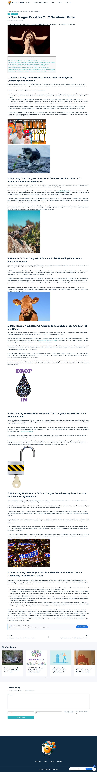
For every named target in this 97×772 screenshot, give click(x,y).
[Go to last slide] (4, 663)
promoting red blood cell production (48, 340)
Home (28, 2)
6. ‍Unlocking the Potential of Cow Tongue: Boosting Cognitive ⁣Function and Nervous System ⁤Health (31, 69)
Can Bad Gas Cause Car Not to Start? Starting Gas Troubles (11, 670)
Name (10, 713)
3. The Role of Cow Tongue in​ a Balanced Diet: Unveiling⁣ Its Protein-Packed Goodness (28, 64)
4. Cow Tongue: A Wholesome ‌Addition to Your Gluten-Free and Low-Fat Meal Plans (28, 66)
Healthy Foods (14, 13)
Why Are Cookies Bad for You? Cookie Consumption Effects (74, 637)
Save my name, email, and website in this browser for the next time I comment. (76, 712)
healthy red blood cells (27, 431)
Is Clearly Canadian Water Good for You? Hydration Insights (59, 670)
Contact (68, 2)
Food (9, 13)
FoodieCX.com (12, 20)
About (60, 2)
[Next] (93, 663)
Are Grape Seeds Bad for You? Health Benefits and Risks (21, 637)
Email (37, 713)
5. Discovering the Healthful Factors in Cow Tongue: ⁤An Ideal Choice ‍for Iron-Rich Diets (28, 67)
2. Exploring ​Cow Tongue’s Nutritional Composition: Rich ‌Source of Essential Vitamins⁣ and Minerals (31, 62)
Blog (45, 761)
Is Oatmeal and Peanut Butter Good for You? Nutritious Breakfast (83, 670)
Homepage (38, 761)
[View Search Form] (88, 3)
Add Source (89, 768)
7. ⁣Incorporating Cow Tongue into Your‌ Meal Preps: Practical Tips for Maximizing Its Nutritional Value (32, 71)
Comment (11, 695)
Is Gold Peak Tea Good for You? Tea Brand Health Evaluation (35, 670)
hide (34, 58)
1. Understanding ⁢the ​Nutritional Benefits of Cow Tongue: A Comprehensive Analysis (28, 61)
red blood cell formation (64, 191)
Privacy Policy (54, 769)
